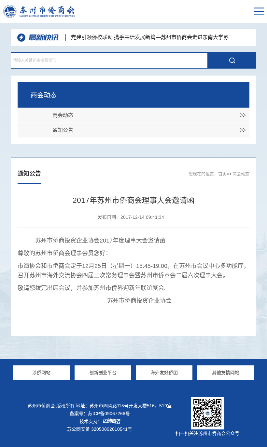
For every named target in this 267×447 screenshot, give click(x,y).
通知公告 (62, 130)
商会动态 (62, 115)
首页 (222, 173)
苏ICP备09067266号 (109, 413)
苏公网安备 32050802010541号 (99, 429)
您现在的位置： (203, 173)
